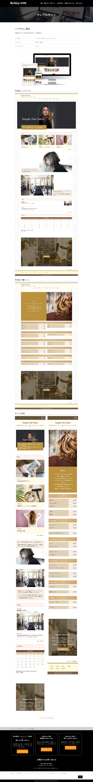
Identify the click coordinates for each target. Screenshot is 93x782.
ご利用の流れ (60, 3)
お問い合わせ (79, 3)
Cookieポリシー (53, 773)
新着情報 (19, 773)
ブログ (24, 773)
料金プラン (52, 3)
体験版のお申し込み (70, 3)
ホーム (13, 728)
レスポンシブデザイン (28, 33)
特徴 (42, 3)
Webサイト (18, 33)
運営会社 (13, 773)
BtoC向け (38, 33)
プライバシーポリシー (43, 773)
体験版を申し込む (46, 749)
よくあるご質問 (62, 773)
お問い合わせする (22, 751)
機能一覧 (46, 3)
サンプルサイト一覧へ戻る (46, 718)
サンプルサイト (21, 728)
